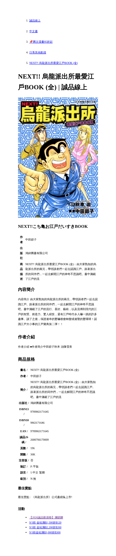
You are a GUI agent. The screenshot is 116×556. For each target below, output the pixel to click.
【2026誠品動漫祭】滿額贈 (46, 517)
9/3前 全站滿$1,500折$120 (45, 522)
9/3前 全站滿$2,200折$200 (45, 527)
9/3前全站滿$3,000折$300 (45, 532)
